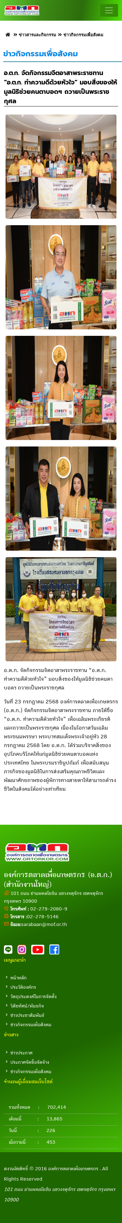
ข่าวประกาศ (21, 1052)
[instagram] (24, 951)
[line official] (11, 951)
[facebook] (56, 951)
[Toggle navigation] (109, 10)
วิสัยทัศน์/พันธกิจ (27, 1005)
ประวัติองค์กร (23, 987)
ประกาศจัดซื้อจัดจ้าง (29, 1062)
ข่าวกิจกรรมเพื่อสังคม (30, 1024)
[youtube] (40, 951)
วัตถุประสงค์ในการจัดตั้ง (33, 996)
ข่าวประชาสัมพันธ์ (27, 1015)
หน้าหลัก (18, 977)
